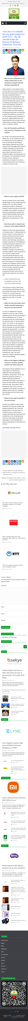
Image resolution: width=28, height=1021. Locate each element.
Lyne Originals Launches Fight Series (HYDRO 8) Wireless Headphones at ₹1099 (12, 745)
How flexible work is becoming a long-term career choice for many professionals (14, 690)
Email (3, 613)
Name (3, 606)
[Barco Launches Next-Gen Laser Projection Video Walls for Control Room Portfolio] (14, 514)
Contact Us (3, 969)
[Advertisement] (14, 181)
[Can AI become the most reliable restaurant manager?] (5, 713)
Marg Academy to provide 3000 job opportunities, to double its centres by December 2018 (14, 472)
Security (3, 957)
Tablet (2, 946)
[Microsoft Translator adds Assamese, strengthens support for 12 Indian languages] (14, 488)
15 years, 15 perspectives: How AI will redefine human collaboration (17, 705)
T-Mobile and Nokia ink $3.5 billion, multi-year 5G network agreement (13, 479)
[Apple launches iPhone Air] (5, 907)
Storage (3, 960)
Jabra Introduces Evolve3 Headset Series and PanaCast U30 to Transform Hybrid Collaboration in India (18, 769)
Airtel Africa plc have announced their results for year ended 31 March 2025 (18, 829)
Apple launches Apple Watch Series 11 (18, 920)
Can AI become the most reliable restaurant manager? (17, 712)
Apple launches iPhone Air (16, 906)
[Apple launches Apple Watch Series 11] (5, 921)
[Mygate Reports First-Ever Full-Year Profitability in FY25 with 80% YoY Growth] (5, 815)
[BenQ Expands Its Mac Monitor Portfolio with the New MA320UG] (14, 855)
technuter (12, 47)
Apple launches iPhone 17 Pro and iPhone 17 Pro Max (17, 899)
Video (2, 963)
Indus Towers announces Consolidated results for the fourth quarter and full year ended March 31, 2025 (18, 837)
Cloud (2, 951)
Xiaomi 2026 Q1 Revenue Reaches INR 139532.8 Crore (13, 799)
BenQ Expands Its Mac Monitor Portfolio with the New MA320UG (13, 867)
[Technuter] (2, 23)
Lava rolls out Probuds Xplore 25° (17, 760)
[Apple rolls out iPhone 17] (5, 914)
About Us (3, 966)
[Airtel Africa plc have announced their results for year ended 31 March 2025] (5, 830)
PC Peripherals (4, 954)
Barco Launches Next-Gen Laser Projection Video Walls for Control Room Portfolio (13, 538)
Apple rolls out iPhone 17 (16, 913)
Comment (4, 585)
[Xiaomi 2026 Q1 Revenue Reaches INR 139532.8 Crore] (14, 787)
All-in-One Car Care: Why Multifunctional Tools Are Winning (18, 698)
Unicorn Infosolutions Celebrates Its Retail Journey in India (18, 881)
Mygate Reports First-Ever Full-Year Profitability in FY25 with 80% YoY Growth (18, 814)
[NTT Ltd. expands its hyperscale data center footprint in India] (14, 548)
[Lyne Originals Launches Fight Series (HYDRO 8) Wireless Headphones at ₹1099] (14, 731)
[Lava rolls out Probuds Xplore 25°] (5, 762)
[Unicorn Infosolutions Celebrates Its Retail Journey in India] (5, 882)
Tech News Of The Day (9, 637)
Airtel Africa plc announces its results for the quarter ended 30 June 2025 (18, 821)
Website (3, 620)
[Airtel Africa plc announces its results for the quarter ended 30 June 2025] (5, 822)
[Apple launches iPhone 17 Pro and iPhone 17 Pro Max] (5, 900)
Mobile (2, 943)
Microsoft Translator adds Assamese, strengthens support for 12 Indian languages (12, 504)
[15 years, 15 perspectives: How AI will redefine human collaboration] (5, 706)
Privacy (2, 971)
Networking (4, 949)
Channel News (4, 940)
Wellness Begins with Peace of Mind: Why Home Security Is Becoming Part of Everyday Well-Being (13, 674)
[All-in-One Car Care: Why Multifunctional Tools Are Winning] (5, 699)
